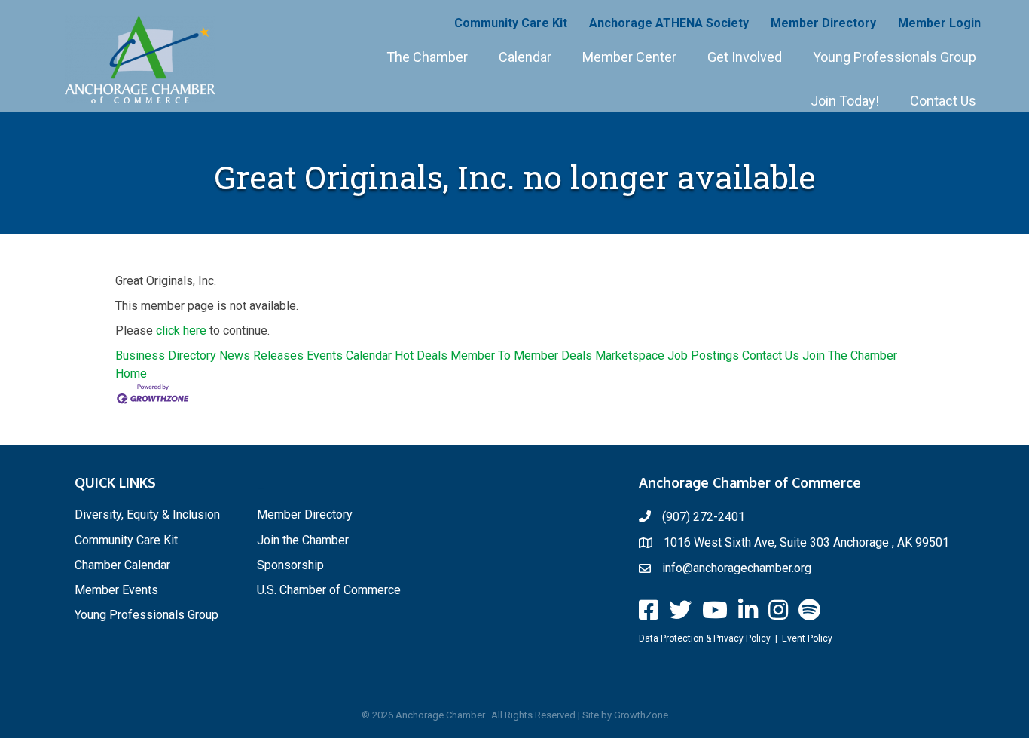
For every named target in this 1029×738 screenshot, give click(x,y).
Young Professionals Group (894, 57)
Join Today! (845, 101)
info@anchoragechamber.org (736, 568)
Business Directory (165, 355)
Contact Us (943, 101)
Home (131, 373)
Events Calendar (349, 355)
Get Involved (744, 57)
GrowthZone (641, 715)
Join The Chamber (849, 355)
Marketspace (629, 355)
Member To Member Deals (521, 355)
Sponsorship (290, 565)
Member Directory (823, 23)
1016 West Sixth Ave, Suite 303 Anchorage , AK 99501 (806, 542)
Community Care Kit (510, 23)
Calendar (525, 57)
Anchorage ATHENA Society (669, 23)
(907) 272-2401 (703, 517)
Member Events (116, 590)
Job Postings (703, 355)
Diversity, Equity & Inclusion (147, 514)
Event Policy (807, 638)
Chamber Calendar (122, 565)
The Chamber (427, 57)
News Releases (261, 355)
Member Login (939, 23)
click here (181, 330)
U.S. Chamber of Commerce (329, 590)
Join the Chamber (303, 540)
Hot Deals (421, 355)
